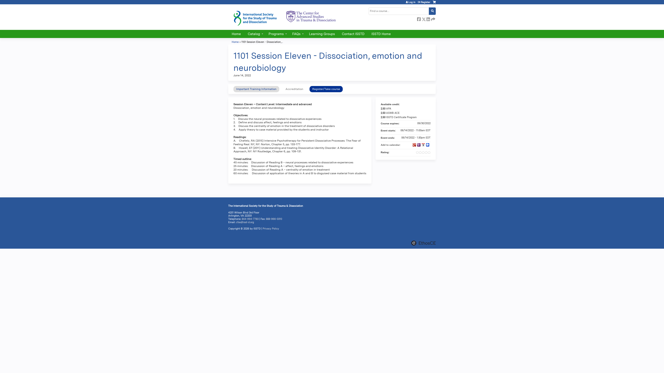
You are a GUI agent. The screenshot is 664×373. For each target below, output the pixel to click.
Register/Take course (326, 89)
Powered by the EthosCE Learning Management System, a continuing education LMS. (423, 243)
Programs (276, 34)
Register (425, 2)
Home (236, 34)
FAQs (296, 34)
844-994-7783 (250, 218)
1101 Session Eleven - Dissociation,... (262, 41)
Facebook (419, 19)
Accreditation (294, 89)
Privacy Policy (271, 228)
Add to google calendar (414, 145)
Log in (411, 2)
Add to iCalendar (423, 144)
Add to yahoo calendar (419, 145)
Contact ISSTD (353, 34)
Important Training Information (256, 89)
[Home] (284, 17)
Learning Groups (322, 34)
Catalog (254, 34)
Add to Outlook (428, 145)
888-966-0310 (274, 218)
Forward (433, 19)
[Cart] (434, 3)
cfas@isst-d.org (245, 222)
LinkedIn (428, 19)
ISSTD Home (381, 34)
